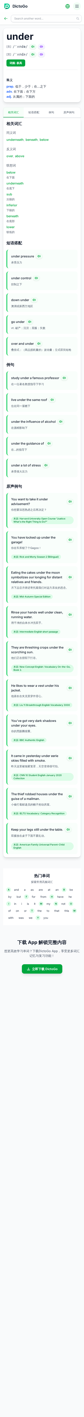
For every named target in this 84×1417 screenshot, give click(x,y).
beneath (32, 140)
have (60, 896)
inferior (11, 205)
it (35, 903)
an (57, 889)
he (70, 896)
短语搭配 (33, 112)
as (32, 889)
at (49, 889)
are (41, 889)
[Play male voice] (32, 46)
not (63, 903)
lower (10, 227)
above (19, 156)
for (33, 896)
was (21, 917)
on (17, 910)
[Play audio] (39, 256)
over (9, 156)
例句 (51, 112)
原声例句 (68, 112)
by (10, 896)
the (40, 910)
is (28, 903)
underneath (15, 140)
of (9, 910)
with (10, 917)
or (25, 910)
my (48, 903)
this (66, 910)
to (48, 910)
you (45, 917)
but (19, 896)
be (71, 889)
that (56, 910)
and (16, 889)
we (30, 917)
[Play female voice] (41, 46)
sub (9, 194)
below (44, 140)
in (15, 903)
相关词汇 (13, 112)
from (43, 896)
